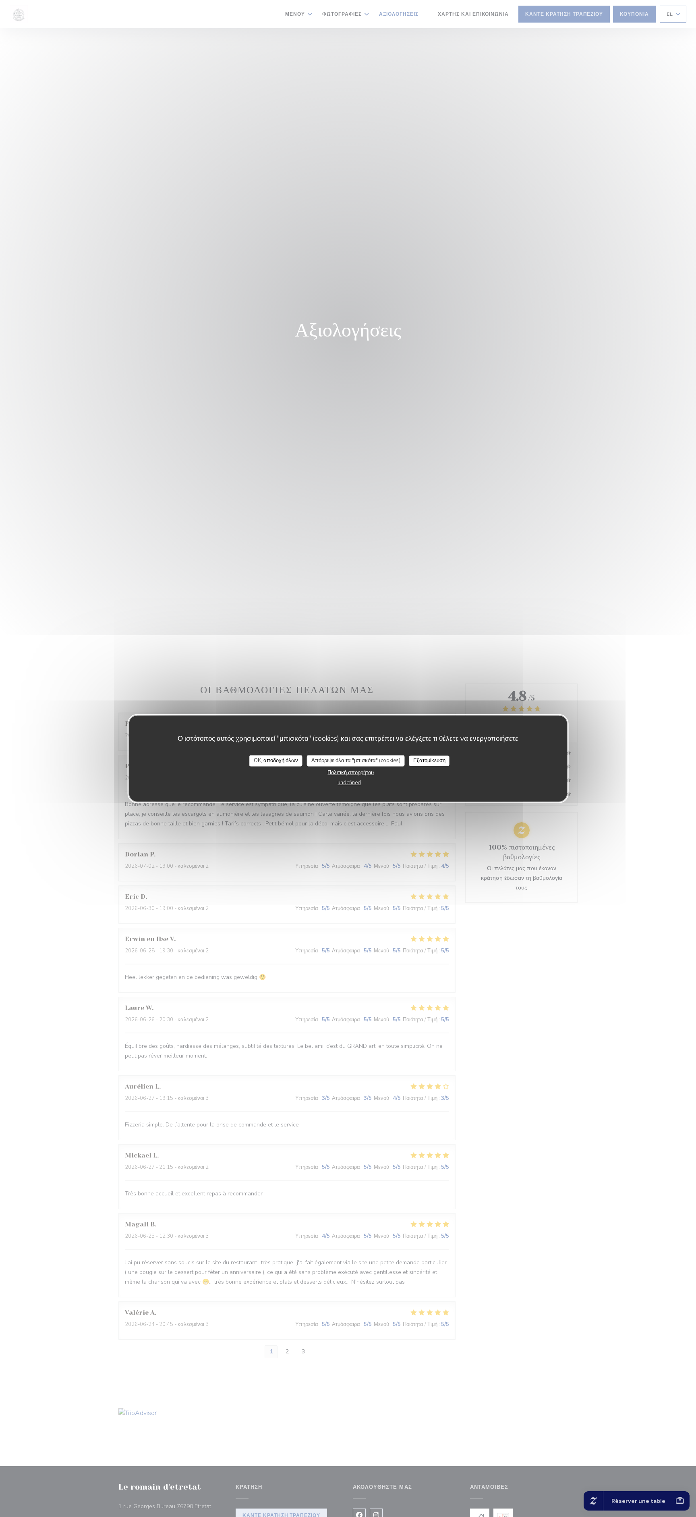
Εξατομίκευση (429, 760)
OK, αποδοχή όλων (276, 760)
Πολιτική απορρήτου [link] (350, 772)
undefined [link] (349, 782)
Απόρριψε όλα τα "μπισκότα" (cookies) (355, 760)
